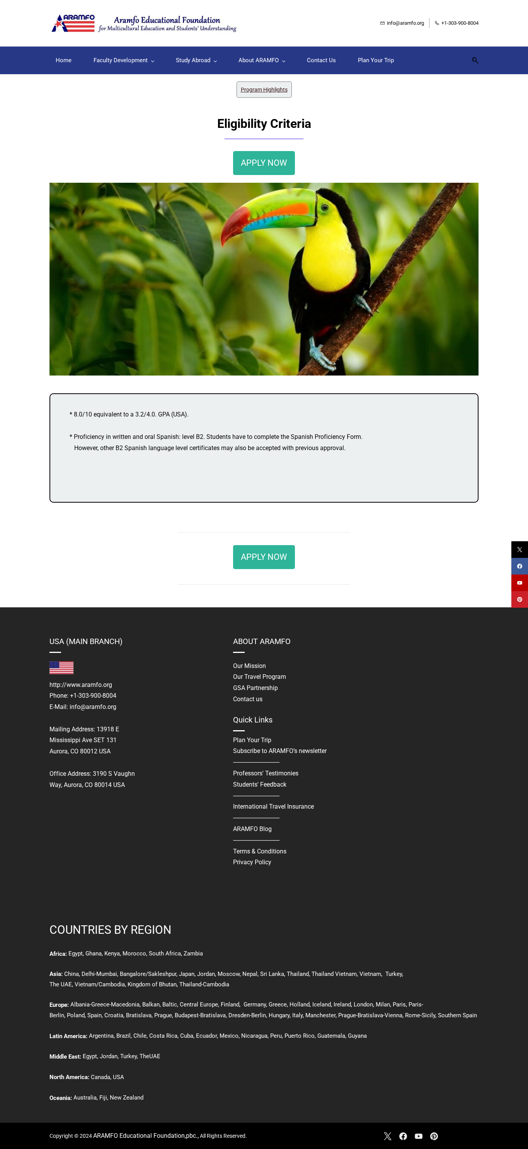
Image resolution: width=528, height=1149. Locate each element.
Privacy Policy (252, 862)
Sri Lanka (271, 974)
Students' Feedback (259, 784)
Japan (186, 974)
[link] (264, 188)
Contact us (247, 699)
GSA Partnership (255, 688)
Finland (230, 1004)
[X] (387, 1136)
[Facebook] (403, 1136)
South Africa (165, 953)
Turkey (393, 974)
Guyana (357, 1035)
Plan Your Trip (252, 740)
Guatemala (331, 1035)
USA (118, 1077)
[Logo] (146, 23)
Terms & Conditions (259, 851)
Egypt (75, 953)
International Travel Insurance (273, 806)
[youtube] (519, 582)
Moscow (229, 974)
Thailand (298, 974)
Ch (67, 974)
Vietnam (370, 974)
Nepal (249, 974)
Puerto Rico (299, 1035)
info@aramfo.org (93, 706)
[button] (472, 60)
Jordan (206, 974)
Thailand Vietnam (334, 974)
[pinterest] (519, 599)
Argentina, (101, 1035)
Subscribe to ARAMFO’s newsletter (280, 751)
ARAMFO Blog (252, 829)
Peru (276, 1035)
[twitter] (519, 549)
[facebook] (519, 566)
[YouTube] (418, 1136)
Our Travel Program (259, 676)
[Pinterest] (434, 1136)
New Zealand (126, 1097)
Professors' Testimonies (265, 773)
